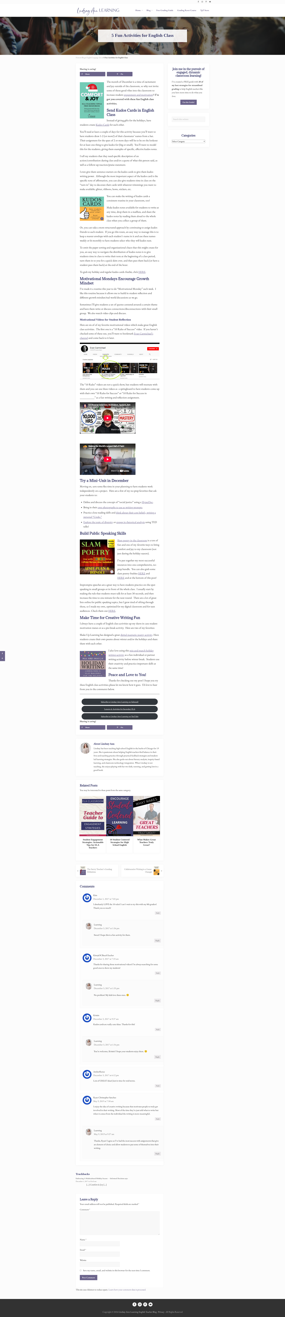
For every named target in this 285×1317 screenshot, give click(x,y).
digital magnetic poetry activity (136, 635)
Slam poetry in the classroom (132, 540)
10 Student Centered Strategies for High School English (119, 842)
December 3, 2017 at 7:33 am (106, 958)
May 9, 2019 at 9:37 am (104, 1134)
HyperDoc (147, 502)
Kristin (96, 1015)
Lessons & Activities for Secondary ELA (119, 709)
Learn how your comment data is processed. (127, 1289)
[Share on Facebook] (2, 653)
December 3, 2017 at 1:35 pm (106, 988)
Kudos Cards (102, 124)
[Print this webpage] (2, 663)
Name (83, 1239)
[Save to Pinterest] (2, 658)
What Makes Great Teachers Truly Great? (146, 842)
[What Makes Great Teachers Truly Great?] (146, 816)
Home (78, 57)
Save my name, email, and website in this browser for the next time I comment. (116, 1270)
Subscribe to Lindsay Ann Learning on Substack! (119, 702)
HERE (142, 272)
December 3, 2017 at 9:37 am (106, 1018)
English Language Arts (94, 57)
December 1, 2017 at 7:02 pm (106, 898)
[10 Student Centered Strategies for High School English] (119, 816)
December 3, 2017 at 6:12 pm (106, 1075)
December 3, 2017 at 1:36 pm (106, 928)
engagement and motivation (138, 94)
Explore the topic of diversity (98, 522)
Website (83, 1260)
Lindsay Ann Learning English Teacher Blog (138, 1311)
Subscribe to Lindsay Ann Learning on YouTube (119, 716)
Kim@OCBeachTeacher (103, 955)
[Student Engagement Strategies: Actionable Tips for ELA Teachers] (92, 816)
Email (83, 1249)
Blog (83, 57)
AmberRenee (99, 1071)
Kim (95, 895)
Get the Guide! (188, 102)
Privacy (161, 1311)
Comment (85, 1209)
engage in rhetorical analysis (130, 522)
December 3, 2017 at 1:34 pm (106, 1044)
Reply (158, 913)
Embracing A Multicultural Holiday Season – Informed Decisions (100, 1178)
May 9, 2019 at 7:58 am (103, 1101)
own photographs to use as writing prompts (120, 507)
